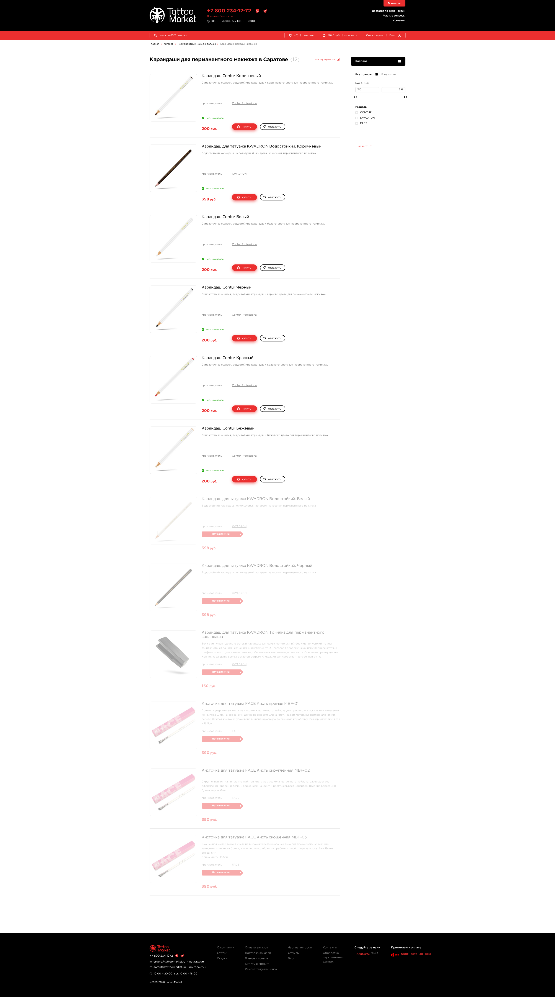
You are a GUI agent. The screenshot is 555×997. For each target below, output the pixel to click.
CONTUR (366, 112)
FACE (235, 731)
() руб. (334, 35)
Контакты (399, 20)
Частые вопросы (394, 16)
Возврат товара (256, 958)
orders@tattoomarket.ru (169, 962)
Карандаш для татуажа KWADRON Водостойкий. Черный (257, 565)
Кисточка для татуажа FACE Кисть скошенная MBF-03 (254, 837)
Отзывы (293, 953)
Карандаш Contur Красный (227, 358)
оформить (350, 35)
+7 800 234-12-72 (229, 11)
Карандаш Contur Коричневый (231, 76)
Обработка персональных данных (333, 957)
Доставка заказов (258, 953)
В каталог (394, 3)
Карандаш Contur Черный (226, 287)
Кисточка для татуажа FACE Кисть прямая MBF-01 (250, 703)
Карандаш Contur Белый (225, 217)
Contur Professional (244, 103)
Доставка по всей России (388, 11)
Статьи (222, 953)
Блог (291, 958)
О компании (225, 947)
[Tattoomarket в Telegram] (265, 11)
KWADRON (239, 174)
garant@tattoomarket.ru (169, 967)
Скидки (222, 958)
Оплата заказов (256, 947)
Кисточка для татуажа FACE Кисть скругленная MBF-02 (256, 770)
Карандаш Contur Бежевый (228, 428)
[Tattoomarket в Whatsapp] (257, 11)
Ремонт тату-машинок (261, 969)
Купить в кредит (257, 964)
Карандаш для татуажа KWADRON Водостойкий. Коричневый (262, 146)
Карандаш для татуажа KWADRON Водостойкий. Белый (256, 499)
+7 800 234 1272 (161, 956)
